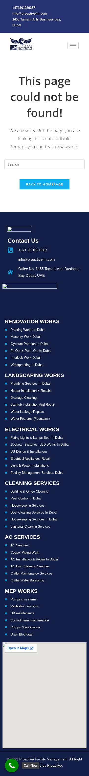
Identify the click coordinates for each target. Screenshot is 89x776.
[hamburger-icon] (73, 45)
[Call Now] (12, 765)
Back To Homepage (44, 184)
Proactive (54, 765)
